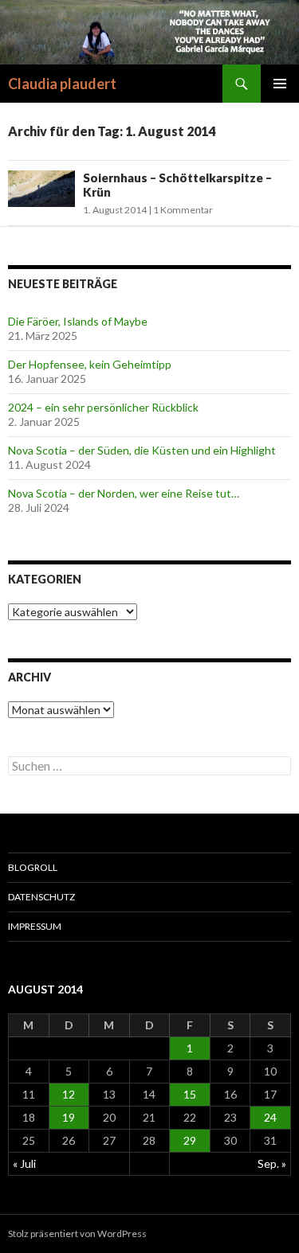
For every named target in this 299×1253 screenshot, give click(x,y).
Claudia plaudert (62, 83)
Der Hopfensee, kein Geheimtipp (89, 364)
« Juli (24, 1163)
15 (189, 1094)
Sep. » (272, 1163)
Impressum (34, 926)
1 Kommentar (183, 210)
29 (189, 1140)
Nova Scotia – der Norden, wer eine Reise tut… (123, 493)
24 (270, 1117)
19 (68, 1117)
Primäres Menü (280, 83)
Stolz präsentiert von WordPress (77, 1233)
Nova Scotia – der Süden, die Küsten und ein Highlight (142, 450)
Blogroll (32, 867)
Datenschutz (41, 897)
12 (68, 1094)
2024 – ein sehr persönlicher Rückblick (103, 407)
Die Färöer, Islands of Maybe (78, 321)
